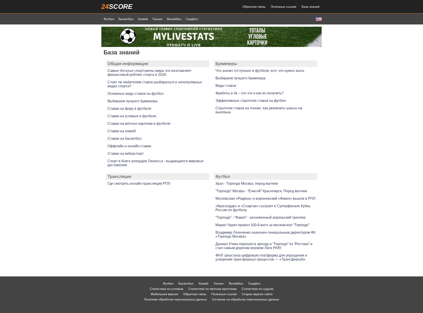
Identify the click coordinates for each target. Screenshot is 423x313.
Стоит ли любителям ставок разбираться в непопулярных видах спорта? (155, 84)
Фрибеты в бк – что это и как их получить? (249, 93)
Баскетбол (126, 19)
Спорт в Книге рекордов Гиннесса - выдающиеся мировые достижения (156, 163)
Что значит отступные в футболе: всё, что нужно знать (259, 71)
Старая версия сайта (257, 294)
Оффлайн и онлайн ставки (129, 146)
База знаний (310, 6)
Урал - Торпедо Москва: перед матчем (246, 183)
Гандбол (192, 19)
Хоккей (143, 19)
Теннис (157, 19)
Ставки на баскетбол (124, 138)
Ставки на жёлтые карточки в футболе (139, 123)
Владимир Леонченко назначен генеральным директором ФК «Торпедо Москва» (265, 234)
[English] (318, 19)
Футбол (109, 19)
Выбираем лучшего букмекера (133, 101)
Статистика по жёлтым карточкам (212, 289)
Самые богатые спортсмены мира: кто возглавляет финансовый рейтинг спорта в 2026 (149, 72)
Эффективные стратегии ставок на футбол (250, 100)
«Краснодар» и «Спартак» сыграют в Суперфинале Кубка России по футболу (262, 208)
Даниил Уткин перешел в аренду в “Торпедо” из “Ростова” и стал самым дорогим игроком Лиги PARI (263, 246)
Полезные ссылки (283, 6)
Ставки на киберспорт (126, 153)
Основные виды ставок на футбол (135, 93)
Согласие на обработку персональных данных (245, 299)
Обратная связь (254, 6)
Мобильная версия (164, 294)
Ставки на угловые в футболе (132, 116)
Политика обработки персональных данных (175, 299)
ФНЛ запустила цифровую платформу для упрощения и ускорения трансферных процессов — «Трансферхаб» (261, 257)
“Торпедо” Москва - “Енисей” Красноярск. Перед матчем (261, 191)
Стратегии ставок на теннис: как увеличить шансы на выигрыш (258, 110)
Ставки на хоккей (122, 131)
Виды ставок (225, 86)
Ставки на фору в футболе (129, 108)
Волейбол (174, 19)
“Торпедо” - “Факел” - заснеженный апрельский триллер (260, 217)
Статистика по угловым (166, 289)
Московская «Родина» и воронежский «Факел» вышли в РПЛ (265, 198)
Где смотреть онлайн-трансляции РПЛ (139, 183)
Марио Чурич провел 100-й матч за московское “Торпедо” (262, 225)
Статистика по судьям (257, 289)
